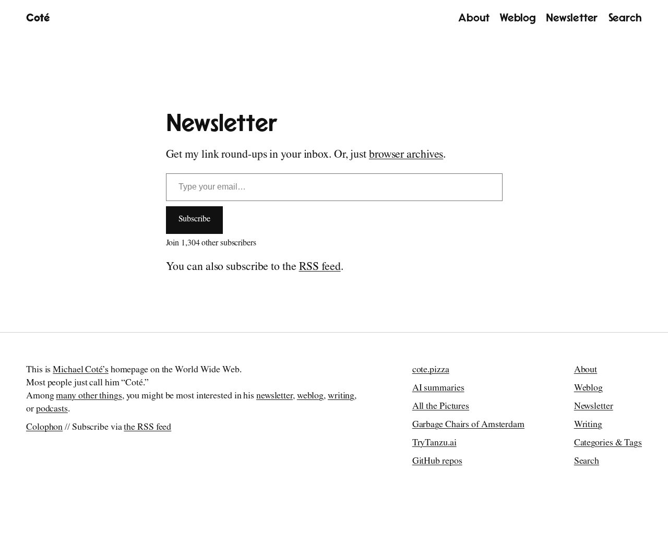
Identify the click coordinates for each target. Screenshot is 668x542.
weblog (310, 397)
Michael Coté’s (81, 370)
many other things (89, 397)
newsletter (274, 397)
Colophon (44, 428)
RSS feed (320, 268)
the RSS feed (147, 428)
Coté (38, 18)
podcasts (52, 410)
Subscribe (194, 220)
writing (341, 397)
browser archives (406, 155)
